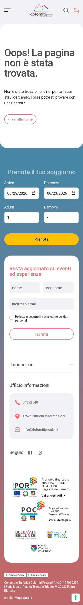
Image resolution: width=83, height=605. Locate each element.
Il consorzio (21, 364)
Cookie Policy (38, 574)
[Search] (66, 10)
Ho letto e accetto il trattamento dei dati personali (41, 318)
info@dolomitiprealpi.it (40, 430)
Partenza (51, 183)
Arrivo (9, 183)
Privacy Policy (16, 574)
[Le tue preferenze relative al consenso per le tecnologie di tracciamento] (76, 598)
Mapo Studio (23, 597)
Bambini (51, 207)
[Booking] (76, 10)
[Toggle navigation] (7, 10)
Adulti (9, 207)
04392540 (30, 402)
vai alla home (22, 119)
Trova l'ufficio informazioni (44, 416)
